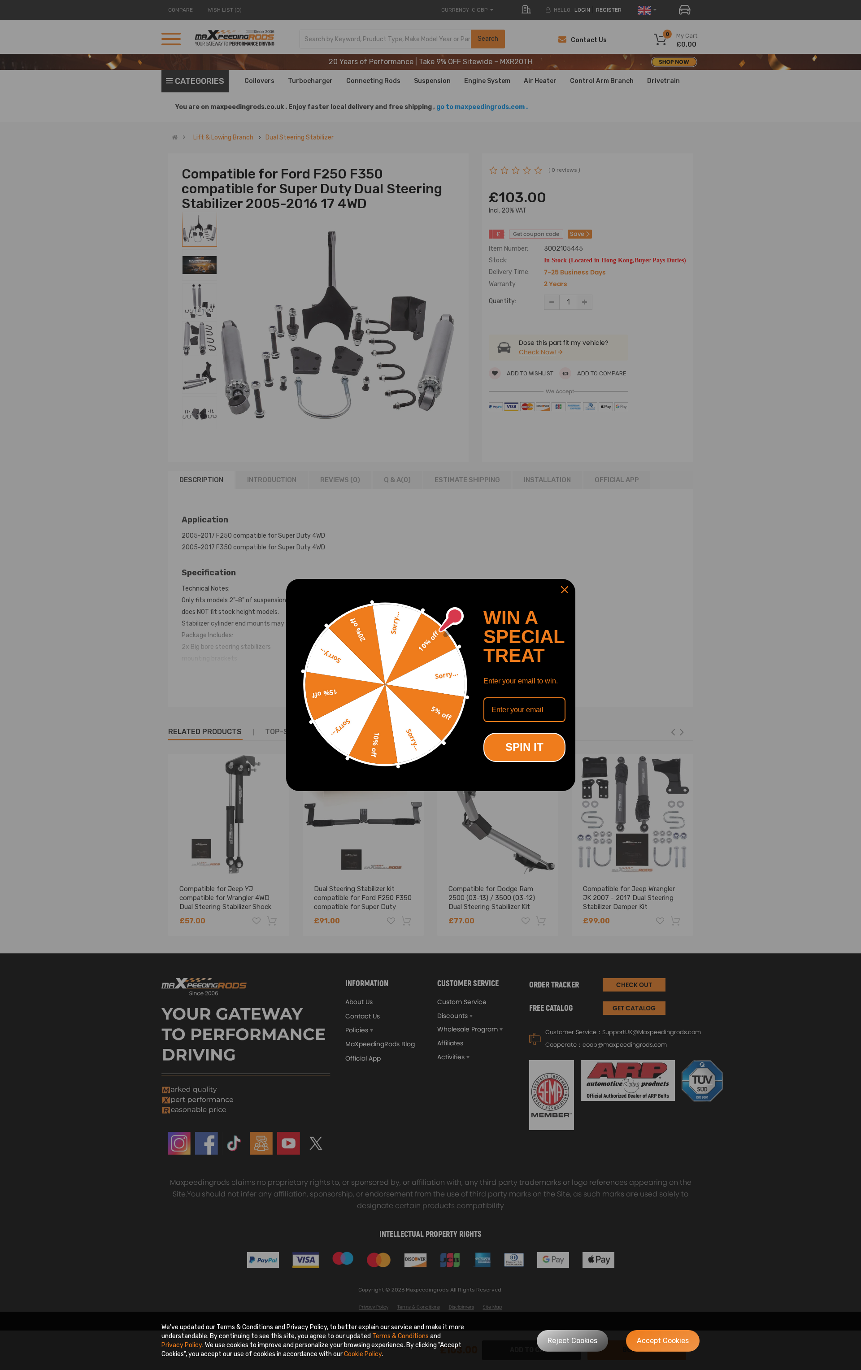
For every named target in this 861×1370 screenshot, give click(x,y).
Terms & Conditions (400, 1336)
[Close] (564, 589)
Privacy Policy (181, 1345)
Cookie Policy (363, 1354)
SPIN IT (524, 747)
